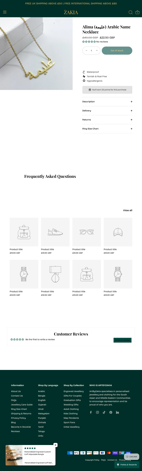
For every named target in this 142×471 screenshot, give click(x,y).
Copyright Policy (92, 460)
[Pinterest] (110, 412)
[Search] (131, 12)
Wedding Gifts (71, 404)
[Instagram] (97, 412)
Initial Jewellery (71, 427)
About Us (16, 391)
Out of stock (117, 50)
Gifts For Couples (73, 395)
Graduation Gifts (72, 400)
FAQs (13, 400)
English (42, 400)
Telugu (41, 431)
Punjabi (42, 418)
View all (127, 210)
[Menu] (5, 12)
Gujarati (42, 404)
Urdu (40, 435)
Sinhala (42, 422)
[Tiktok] (104, 412)
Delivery (86, 110)
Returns (86, 119)
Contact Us (17, 395)
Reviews (15, 431)
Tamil (41, 427)
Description (88, 101)
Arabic (41, 391)
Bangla (41, 395)
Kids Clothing (71, 413)
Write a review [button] (122, 340)
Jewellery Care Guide (22, 404)
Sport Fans (69, 422)
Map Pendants (71, 418)
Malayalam (43, 413)
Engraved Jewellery (74, 391)
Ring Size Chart (90, 128)
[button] (89, 41)
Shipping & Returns (21, 413)
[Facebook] (90, 412)
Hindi (41, 409)
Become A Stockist (21, 427)
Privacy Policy (18, 418)
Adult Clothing (71, 409)
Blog (13, 422)
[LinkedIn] (117, 412)
